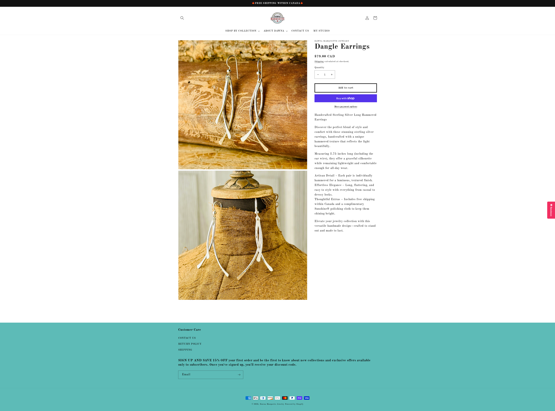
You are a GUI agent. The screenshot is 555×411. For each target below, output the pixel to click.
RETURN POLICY (190, 344)
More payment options (345, 107)
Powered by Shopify (294, 404)
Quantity (319, 67)
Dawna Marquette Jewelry (272, 404)
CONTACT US (187, 338)
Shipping (319, 62)
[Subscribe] (239, 375)
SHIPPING (185, 350)
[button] (182, 18)
